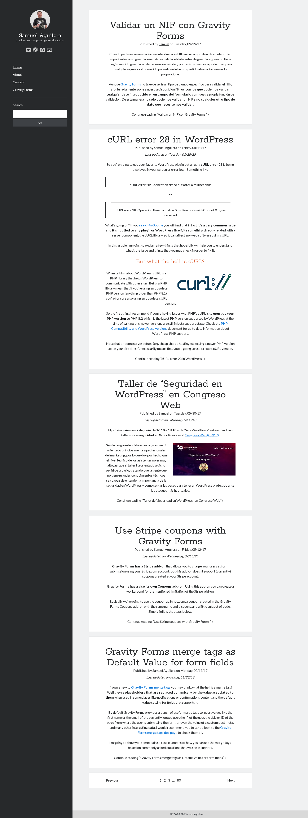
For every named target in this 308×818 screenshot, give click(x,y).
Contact (19, 82)
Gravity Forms (23, 90)
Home (17, 67)
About (17, 74)
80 (179, 780)
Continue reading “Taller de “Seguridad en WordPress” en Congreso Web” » (170, 500)
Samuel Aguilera (40, 35)
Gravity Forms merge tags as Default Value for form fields (170, 657)
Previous (112, 780)
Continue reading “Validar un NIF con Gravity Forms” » (170, 114)
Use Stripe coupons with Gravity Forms (170, 536)
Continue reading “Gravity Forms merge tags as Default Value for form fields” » (170, 758)
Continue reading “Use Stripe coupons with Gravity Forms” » (170, 621)
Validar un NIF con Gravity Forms (170, 30)
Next (231, 780)
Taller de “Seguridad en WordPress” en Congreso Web (170, 394)
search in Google (151, 225)
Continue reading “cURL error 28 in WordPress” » (170, 359)
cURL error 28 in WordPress (170, 140)
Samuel (164, 44)
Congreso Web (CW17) (202, 435)
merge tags (162, 687)
